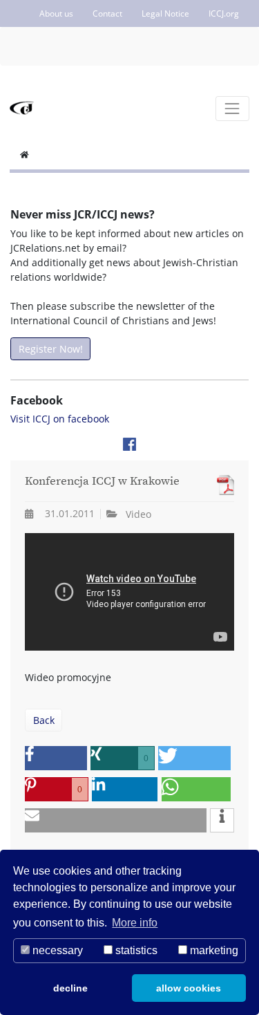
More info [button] (134, 923)
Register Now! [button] (51, 348)
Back (44, 720)
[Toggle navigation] (232, 108)
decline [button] (70, 988)
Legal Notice (165, 13)
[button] (56, 758)
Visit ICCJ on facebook (59, 418)
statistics (135, 950)
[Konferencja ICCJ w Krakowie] (222, 485)
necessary (56, 950)
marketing (212, 950)
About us (56, 13)
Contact (107, 13)
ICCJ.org (224, 13)
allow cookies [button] (188, 988)
